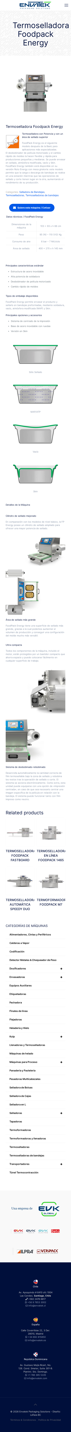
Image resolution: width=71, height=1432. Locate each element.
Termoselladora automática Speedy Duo (21, 904)
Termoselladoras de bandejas (42, 195)
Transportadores (36, 1164)
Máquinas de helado (21, 1053)
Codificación (16, 951)
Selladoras (36, 1113)
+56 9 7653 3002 (36, 1302)
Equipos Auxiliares (20, 985)
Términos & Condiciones (23, 1419)
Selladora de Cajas (20, 1095)
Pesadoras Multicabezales (24, 1078)
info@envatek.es (37, 1340)
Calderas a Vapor (19, 942)
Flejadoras (15, 1019)
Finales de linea (18, 1010)
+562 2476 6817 (37, 1299)
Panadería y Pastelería (22, 1070)
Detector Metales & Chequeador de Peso (33, 959)
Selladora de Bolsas (21, 1087)
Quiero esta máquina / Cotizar (33, 207)
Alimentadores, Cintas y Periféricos (30, 934)
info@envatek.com (37, 1378)
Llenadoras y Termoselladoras (27, 1044)
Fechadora (15, 1002)
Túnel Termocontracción (23, 1172)
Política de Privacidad (49, 1419)
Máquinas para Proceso (36, 1062)
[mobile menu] (66, 5)
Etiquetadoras (17, 993)
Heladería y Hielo (19, 1027)
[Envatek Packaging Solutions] (35, 5)
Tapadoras (15, 1121)
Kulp (36, 1036)
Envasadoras (36, 977)
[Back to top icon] (35, 1404)
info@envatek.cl (37, 1305)
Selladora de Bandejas (31, 191)
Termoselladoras (15, 195)
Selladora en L (17, 1104)
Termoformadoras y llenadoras (27, 1138)
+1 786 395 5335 (36, 1375)
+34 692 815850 (36, 1337)
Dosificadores (36, 968)
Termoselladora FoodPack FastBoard (21, 855)
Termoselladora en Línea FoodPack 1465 (52, 855)
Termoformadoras (20, 1129)
